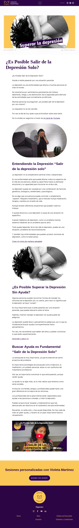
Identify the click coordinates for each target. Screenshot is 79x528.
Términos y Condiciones (64, 519)
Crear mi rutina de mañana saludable (27, 241)
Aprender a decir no (20, 339)
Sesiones (38, 519)
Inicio (19, 516)
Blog (38, 516)
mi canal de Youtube (51, 118)
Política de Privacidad (64, 516)
